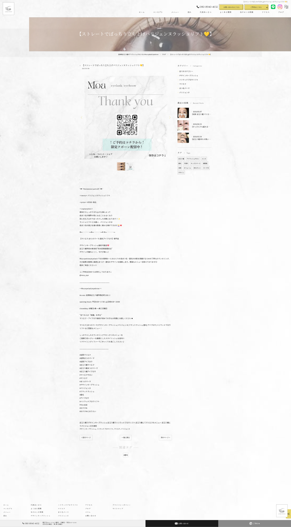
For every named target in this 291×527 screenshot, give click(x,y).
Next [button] (169, 117)
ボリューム (187, 168)
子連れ (186, 163)
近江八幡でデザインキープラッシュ (93, 422)
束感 (179, 168)
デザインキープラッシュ (88, 429)
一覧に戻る (126, 437)
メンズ (204, 159)
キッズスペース (195, 163)
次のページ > (165, 437)
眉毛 (179, 163)
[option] (126, 117)
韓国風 (205, 163)
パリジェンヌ (125, 429)
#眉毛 (126, 455)
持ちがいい (197, 168)
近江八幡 (181, 159)
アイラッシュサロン (193, 159)
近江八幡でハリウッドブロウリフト (121, 422)
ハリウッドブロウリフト (105, 429)
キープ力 (206, 168)
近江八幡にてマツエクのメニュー (148, 422)
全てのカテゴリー (186, 71)
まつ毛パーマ (184, 88)
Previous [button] (82, 117)
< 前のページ (86, 437)
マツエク (117, 429)
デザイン (181, 172)
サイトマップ (118, 509)
